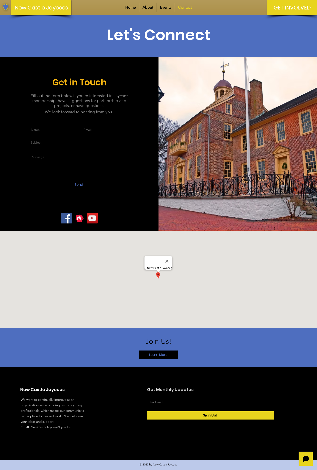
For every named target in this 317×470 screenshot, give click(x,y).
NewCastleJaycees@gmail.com (53, 427)
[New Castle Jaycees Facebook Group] (66, 218)
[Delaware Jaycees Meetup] (79, 218)
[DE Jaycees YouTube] (92, 218)
